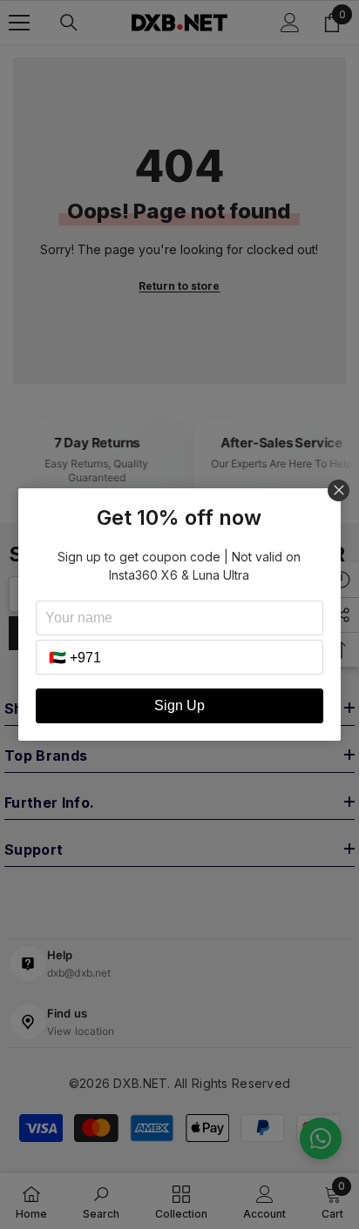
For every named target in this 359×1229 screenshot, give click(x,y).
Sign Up (179, 705)
